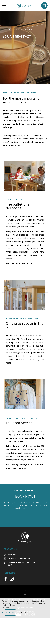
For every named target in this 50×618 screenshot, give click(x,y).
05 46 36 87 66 (14, 554)
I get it (10, 612)
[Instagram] (13, 580)
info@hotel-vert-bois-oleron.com (21, 558)
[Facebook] (7, 580)
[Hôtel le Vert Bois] (25, 5)
